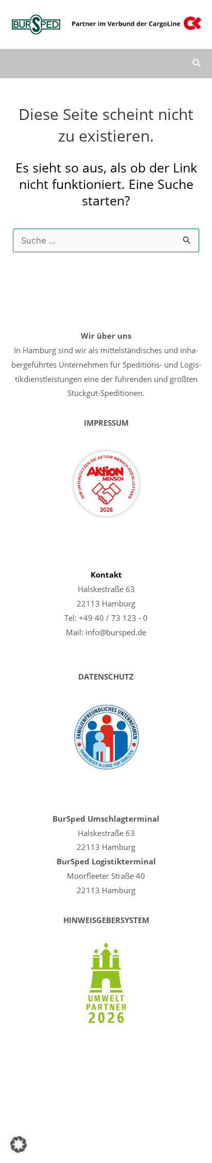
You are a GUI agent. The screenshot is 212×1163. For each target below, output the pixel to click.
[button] (197, 64)
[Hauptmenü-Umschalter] (167, 63)
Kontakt (106, 574)
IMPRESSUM (106, 423)
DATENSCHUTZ (106, 676)
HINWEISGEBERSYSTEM (106, 920)
